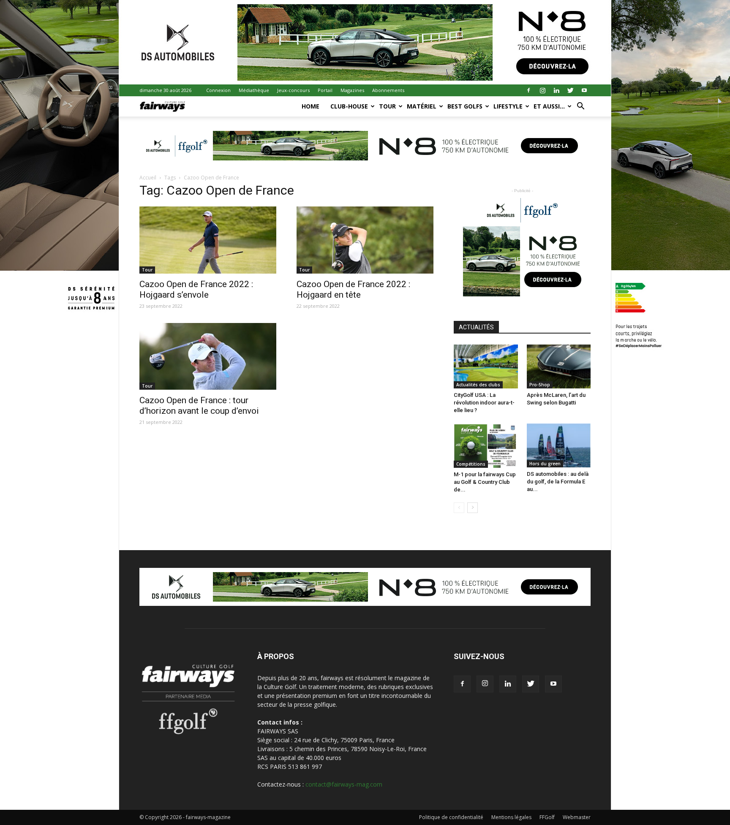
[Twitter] (570, 90)
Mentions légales (511, 817)
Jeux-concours (293, 90)
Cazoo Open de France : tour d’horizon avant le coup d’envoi (199, 405)
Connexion (218, 90)
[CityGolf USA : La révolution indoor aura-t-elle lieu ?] (486, 366)
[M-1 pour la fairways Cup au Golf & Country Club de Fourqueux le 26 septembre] (486, 445)
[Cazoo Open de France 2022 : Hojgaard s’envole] (207, 240)
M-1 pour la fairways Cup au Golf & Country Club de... (485, 482)
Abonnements (388, 90)
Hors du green (545, 464)
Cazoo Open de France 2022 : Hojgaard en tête (353, 289)
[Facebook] (528, 90)
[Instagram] (542, 90)
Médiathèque (254, 90)
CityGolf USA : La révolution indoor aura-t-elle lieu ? (484, 402)
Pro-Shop (539, 385)
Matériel (421, 106)
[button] (580, 107)
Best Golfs (464, 106)
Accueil (147, 177)
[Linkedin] (556, 90)
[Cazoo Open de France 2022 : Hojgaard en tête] (365, 240)
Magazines (352, 90)
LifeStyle (508, 106)
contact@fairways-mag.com (343, 784)
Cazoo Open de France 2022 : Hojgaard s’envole (196, 289)
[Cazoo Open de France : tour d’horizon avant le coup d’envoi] (207, 356)
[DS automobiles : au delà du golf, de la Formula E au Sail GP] (559, 445)
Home (310, 106)
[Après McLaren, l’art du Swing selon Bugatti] (559, 366)
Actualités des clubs (478, 385)
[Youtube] (584, 90)
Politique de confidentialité (451, 817)
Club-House (349, 106)
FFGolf (547, 817)
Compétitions (470, 464)
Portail (325, 90)
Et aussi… (549, 106)
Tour (387, 106)
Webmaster (577, 817)
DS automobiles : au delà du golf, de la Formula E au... (557, 481)
